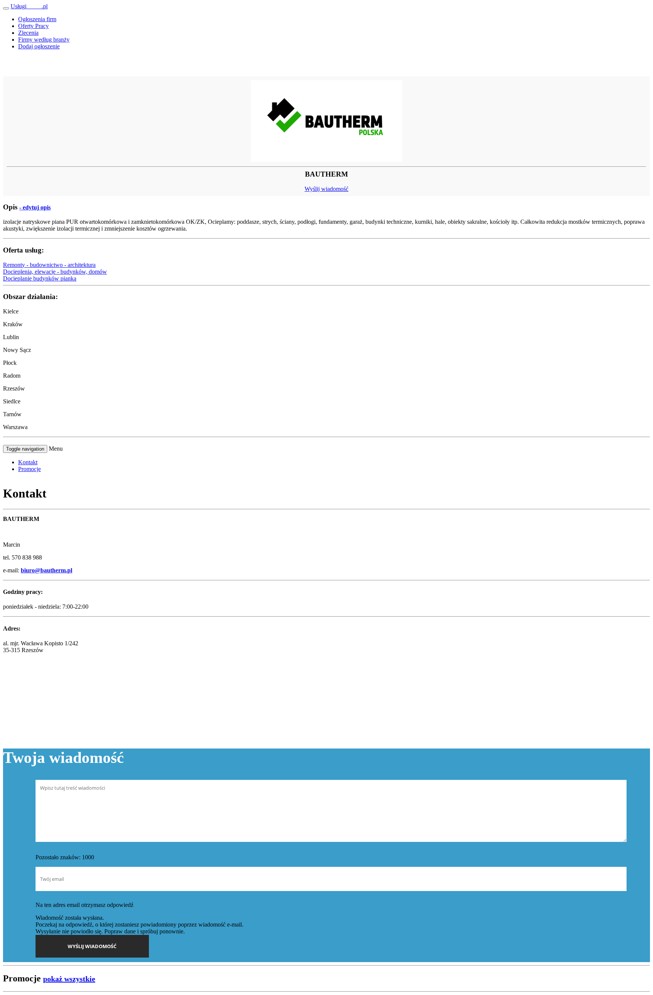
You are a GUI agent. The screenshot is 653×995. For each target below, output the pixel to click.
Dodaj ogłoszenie (39, 46)
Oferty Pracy (33, 26)
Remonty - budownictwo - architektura (49, 265)
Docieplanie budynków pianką (39, 278)
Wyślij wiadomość (326, 189)
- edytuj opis (35, 207)
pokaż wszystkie (69, 979)
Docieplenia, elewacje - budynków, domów (55, 271)
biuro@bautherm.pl (46, 570)
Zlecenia (28, 32)
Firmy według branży (44, 39)
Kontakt (27, 462)
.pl (29, 6)
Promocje (29, 469)
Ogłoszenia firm (37, 19)
